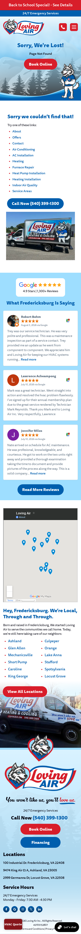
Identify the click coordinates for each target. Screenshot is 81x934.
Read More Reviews (40, 490)
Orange (51, 648)
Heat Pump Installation (28, 173)
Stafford (51, 662)
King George (18, 676)
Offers (16, 137)
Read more (28, 359)
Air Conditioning (23, 149)
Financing (40, 842)
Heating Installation (26, 179)
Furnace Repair (23, 167)
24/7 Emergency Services (41, 13)
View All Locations (24, 692)
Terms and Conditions (32, 929)
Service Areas (22, 191)
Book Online (40, 64)
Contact (18, 143)
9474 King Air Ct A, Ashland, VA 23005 (30, 870)
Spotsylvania (55, 669)
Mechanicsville (20, 655)
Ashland (14, 641)
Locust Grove (55, 676)
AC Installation (22, 155)
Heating (18, 161)
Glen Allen (16, 648)
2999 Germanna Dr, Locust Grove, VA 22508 (33, 877)
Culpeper (52, 641)
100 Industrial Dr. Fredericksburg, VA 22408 (33, 863)
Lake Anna (53, 655)
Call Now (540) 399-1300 (35, 203)
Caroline (15, 669)
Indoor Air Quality (24, 185)
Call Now (39, 817)
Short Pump (17, 662)
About (16, 131)
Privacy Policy (52, 929)
